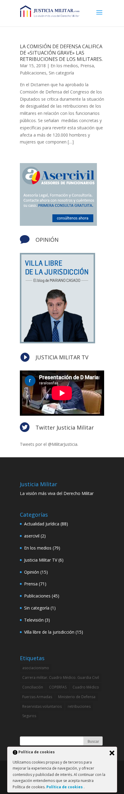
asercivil (31, 536)
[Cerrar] (112, 753)
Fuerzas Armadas (37, 696)
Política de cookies (65, 786)
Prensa (87, 65)
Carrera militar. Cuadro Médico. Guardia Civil (60, 677)
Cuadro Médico (86, 687)
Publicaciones (33, 73)
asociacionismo (35, 667)
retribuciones (79, 706)
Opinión (31, 572)
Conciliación (32, 687)
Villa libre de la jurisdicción (49, 632)
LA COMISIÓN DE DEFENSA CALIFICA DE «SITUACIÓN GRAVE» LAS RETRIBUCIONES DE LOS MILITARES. (61, 52)
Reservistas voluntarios (42, 706)
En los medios (64, 65)
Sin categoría (61, 73)
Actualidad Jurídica (41, 524)
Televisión (34, 620)
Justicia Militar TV (40, 560)
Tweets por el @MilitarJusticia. (49, 444)
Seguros (29, 715)
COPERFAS (58, 687)
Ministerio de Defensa (76, 696)
